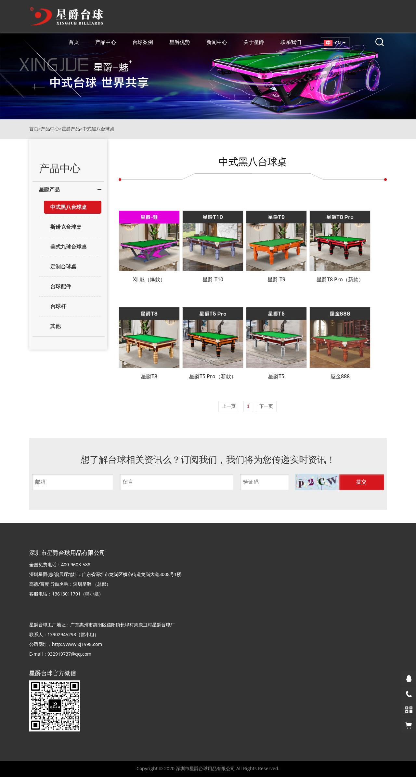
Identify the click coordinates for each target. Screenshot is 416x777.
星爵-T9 (276, 279)
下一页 (266, 406)
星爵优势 (179, 42)
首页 (74, 42)
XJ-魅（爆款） (149, 279)
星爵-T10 (212, 279)
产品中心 (105, 42)
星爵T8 (149, 376)
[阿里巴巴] (409, 725)
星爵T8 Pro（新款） (340, 279)
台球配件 (60, 286)
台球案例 (142, 42)
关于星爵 (253, 42)
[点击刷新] (316, 482)
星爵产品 (71, 129)
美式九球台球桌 (68, 247)
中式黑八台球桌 (98, 129)
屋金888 (340, 376)
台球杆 (58, 306)
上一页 (229, 406)
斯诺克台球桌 (66, 227)
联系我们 (290, 42)
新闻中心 (216, 42)
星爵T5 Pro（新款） (212, 376)
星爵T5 (276, 376)
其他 (55, 326)
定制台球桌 (63, 266)
